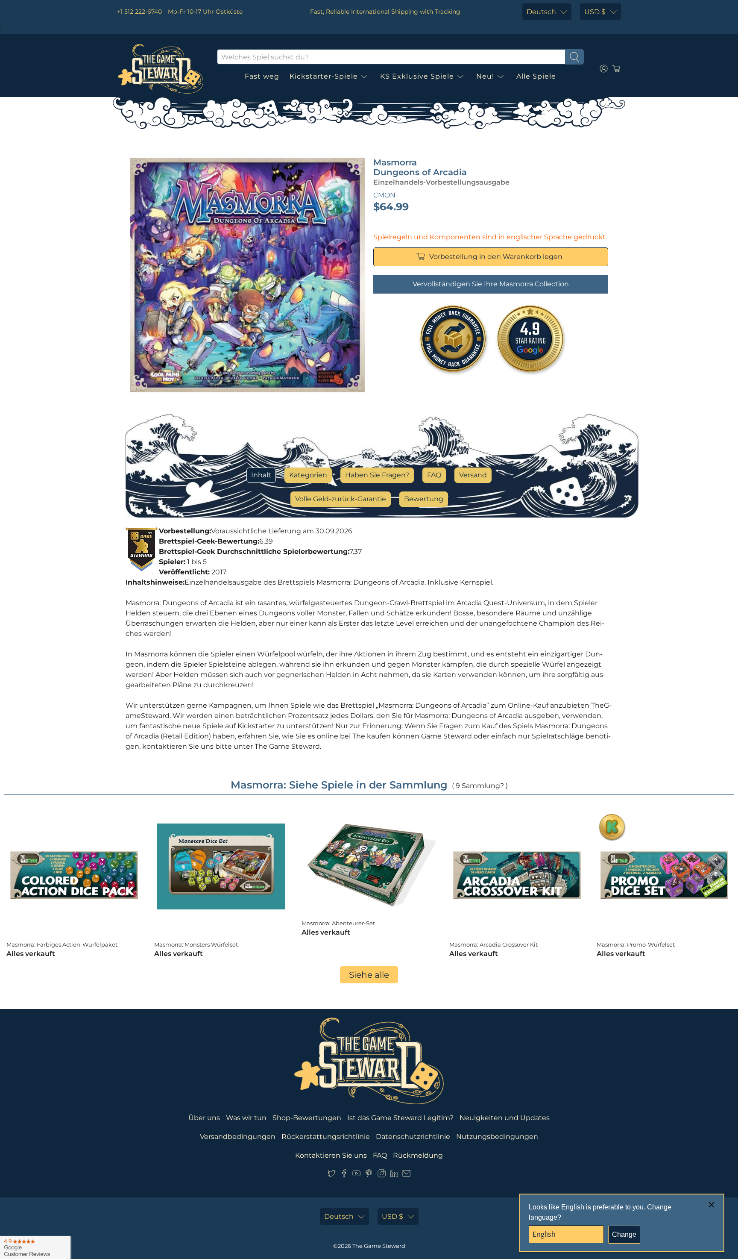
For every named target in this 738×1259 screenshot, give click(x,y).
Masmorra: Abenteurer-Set (338, 923)
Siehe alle (369, 975)
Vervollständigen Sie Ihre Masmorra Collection (491, 284)
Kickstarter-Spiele (324, 76)
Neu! (485, 76)
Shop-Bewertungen (306, 1118)
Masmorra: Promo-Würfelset (636, 944)
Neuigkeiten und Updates (505, 1118)
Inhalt (261, 475)
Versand (473, 475)
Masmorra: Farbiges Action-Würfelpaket (61, 944)
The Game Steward (378, 1245)
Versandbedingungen (237, 1137)
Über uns (204, 1118)
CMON (384, 195)
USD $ (595, 12)
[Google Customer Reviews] (35, 1247)
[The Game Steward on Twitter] (332, 1175)
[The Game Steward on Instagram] (382, 1175)
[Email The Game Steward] (406, 1175)
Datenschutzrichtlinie (413, 1137)
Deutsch (541, 12)
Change (624, 1234)
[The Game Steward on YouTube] (356, 1175)
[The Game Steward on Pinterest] (369, 1175)
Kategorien (308, 475)
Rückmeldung (418, 1155)
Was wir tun (246, 1118)
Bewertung (423, 499)
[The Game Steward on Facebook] (344, 1175)
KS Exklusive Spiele (417, 76)
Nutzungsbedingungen (497, 1137)
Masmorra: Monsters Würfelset (196, 944)
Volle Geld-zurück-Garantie (340, 499)
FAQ (434, 475)
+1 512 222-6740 (139, 11)
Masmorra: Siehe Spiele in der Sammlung (339, 785)
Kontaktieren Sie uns (331, 1155)
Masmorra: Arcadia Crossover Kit (493, 944)
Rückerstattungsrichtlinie (325, 1137)
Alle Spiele (536, 76)
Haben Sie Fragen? (377, 475)
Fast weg (262, 76)
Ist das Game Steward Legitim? (400, 1118)
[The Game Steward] (160, 69)
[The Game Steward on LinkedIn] (394, 1175)
